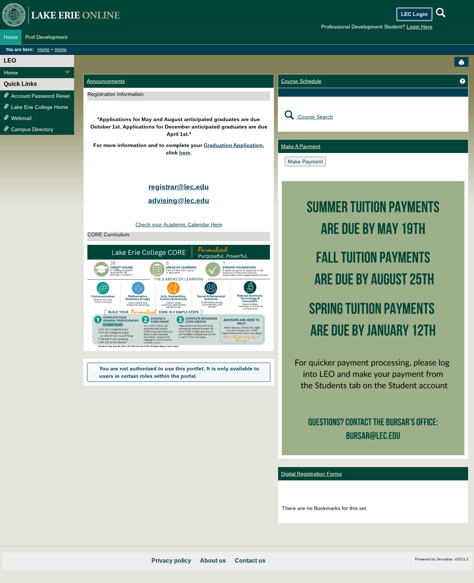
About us (213, 560)
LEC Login (414, 14)
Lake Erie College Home (39, 107)
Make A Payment (300, 146)
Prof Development (46, 37)
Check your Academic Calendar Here (179, 224)
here (184, 153)
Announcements (106, 81)
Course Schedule (301, 81)
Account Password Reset (40, 96)
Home (11, 37)
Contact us (250, 560)
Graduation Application (233, 145)
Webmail (21, 118)
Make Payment (305, 161)
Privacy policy (171, 560)
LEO (10, 60)
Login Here (420, 27)
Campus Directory (32, 129)
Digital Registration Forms (311, 474)
